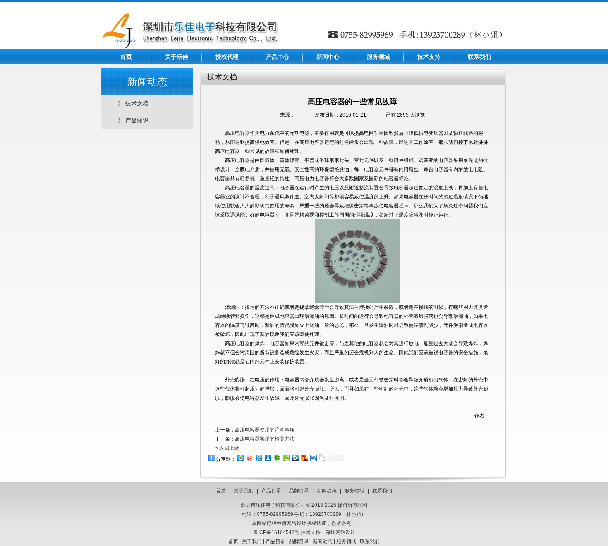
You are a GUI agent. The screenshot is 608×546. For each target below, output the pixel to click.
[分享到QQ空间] (240, 458)
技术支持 (428, 56)
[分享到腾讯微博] (258, 458)
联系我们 (479, 56)
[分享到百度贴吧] (313, 458)
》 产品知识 (133, 120)
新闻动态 (327, 491)
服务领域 (378, 56)
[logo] (190, 47)
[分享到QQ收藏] (294, 458)
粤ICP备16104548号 (276, 532)
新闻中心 (328, 56)
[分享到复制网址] (322, 458)
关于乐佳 (176, 56)
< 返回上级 (227, 448)
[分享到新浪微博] (249, 458)
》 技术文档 (133, 103)
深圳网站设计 (340, 532)
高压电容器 (237, 133)
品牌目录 (299, 491)
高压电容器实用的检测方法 (264, 439)
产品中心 (277, 56)
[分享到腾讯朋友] (276, 458)
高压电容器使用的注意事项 (264, 430)
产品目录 (271, 491)
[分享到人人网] (267, 458)
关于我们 (244, 491)
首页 (126, 56)
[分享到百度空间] (285, 458)
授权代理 (227, 56)
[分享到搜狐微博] (304, 458)
